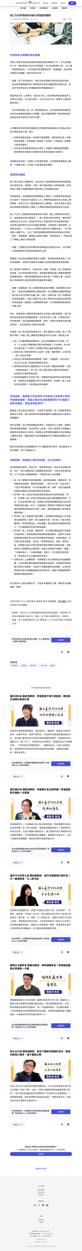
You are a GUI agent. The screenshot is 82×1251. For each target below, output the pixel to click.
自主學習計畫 (35, 3)
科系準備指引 (44, 8)
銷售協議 (41, 1194)
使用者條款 (41, 1190)
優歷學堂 (54, 3)
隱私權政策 (41, 1192)
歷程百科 (63, 3)
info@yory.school (44, 1231)
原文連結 (62, 601)
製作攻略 (23, 8)
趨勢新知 (64, 8)
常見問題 (41, 1220)
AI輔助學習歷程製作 (21, 3)
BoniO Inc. (38, 1246)
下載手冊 (41, 1222)
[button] (14, 665)
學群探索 (45, 3)
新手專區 (33, 8)
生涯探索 (55, 8)
